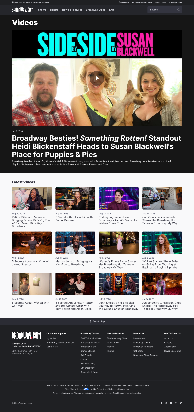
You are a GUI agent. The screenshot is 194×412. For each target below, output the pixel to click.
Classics (84, 359)
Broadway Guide (95, 10)
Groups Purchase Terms (122, 385)
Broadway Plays (88, 346)
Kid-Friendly (86, 355)
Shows (42, 10)
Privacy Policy (51, 385)
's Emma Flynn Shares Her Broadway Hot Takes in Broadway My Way (118, 264)
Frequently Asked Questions (60, 342)
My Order (125, 2)
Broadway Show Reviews (145, 355)
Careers (168, 342)
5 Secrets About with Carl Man (30, 304)
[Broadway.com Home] (22, 9)
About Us (168, 338)
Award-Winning (87, 363)
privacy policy (98, 393)
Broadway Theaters (143, 346)
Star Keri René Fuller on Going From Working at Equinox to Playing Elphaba (160, 264)
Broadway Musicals (90, 342)
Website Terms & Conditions (71, 385)
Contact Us (17, 343)
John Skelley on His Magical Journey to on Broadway (118, 305)
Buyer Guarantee (172, 351)
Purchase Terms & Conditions (97, 385)
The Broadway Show (143, 2)
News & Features (72, 10)
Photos (110, 351)
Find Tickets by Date (90, 338)
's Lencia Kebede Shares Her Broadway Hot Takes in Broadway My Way (160, 220)
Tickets (54, 10)
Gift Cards (161, 2)
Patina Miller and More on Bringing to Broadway (31, 222)
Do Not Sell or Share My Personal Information (109, 389)
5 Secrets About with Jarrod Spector (31, 263)
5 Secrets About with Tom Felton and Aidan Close (74, 305)
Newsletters (139, 338)
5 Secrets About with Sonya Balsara (74, 219)
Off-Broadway (87, 367)
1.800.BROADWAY (31, 2)
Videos (110, 346)
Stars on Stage (87, 351)
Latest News (113, 342)
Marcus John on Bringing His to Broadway (73, 263)
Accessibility (170, 346)
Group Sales (176, 2)
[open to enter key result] (178, 9)
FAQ (111, 10)
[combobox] (164, 9)
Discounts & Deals (89, 372)
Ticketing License (141, 385)
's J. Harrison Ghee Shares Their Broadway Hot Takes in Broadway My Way (161, 305)
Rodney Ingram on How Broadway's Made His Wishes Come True (118, 220)
